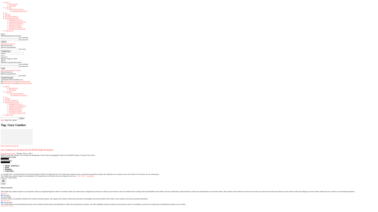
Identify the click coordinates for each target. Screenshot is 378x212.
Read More (90, 176)
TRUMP (7, 15)
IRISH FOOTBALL (15, 25)
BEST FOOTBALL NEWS (9, 146)
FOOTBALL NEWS (15, 27)
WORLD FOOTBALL (16, 23)
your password (23, 40)
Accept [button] (78, 176)
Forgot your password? (8, 44)
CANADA (8, 8)
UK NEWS (12, 6)
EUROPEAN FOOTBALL (17, 22)
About (7, 167)
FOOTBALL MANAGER (17, 29)
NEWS (7, 2)
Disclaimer (8, 169)
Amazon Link (9, 31)
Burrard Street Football (12, 18)
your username (23, 37)
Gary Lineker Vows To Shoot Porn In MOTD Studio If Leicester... (27, 150)
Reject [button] (84, 176)
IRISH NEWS (13, 4)
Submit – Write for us (12, 165)
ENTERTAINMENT (11, 16)
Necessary (6, 195)
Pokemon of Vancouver (20, 11)
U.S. (6, 13)
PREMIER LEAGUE (15, 20)
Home (3, 120)
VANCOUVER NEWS (16, 9)
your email (22, 49)
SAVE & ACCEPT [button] (7, 206)
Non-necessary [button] (5, 200)
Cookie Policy (9, 171)
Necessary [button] (4, 193)
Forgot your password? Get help (11, 70)
